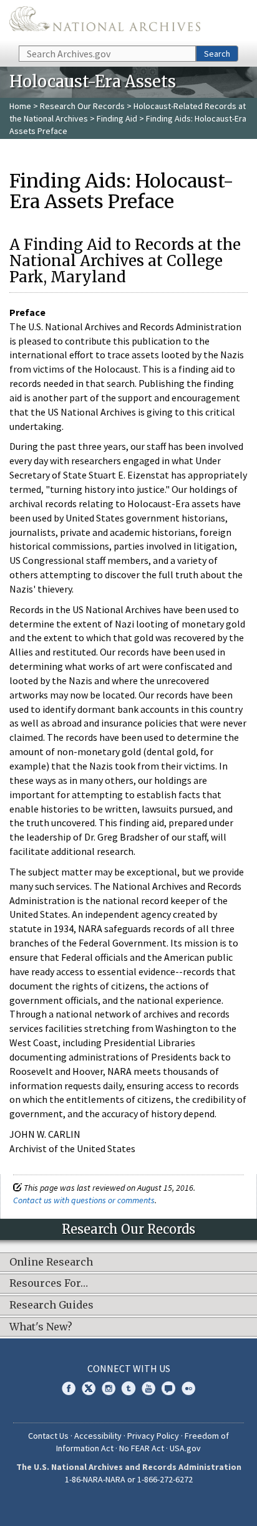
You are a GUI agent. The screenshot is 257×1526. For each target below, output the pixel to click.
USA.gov (185, 1448)
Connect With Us (128, 1368)
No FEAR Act (141, 1448)
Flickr (188, 1388)
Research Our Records (82, 106)
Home (20, 106)
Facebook (68, 1388)
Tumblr (128, 1388)
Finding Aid (117, 118)
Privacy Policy (153, 1435)
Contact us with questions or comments (84, 1200)
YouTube (148, 1388)
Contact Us (48, 1435)
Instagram (108, 1388)
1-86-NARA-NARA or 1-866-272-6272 (129, 1479)
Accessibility (98, 1435)
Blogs (168, 1388)
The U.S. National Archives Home (104, 21)
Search (217, 53)
